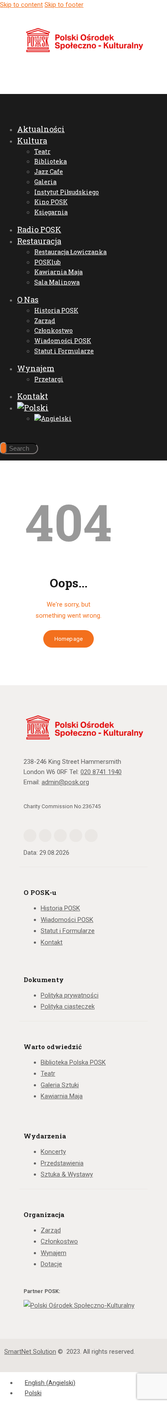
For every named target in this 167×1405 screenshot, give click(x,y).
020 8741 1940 (101, 772)
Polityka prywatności (69, 995)
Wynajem (53, 1253)
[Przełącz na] (32, 407)
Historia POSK (60, 908)
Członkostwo (59, 1241)
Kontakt (52, 942)
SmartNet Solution (30, 1351)
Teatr (48, 1073)
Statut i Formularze (68, 931)
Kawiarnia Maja (62, 1096)
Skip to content (21, 5)
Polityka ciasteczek (68, 1006)
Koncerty (53, 1152)
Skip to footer (64, 5)
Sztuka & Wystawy (67, 1174)
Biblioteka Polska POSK (73, 1062)
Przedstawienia (62, 1163)
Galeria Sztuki (60, 1085)
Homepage (68, 639)
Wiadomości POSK (67, 920)
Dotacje (51, 1264)
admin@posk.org (65, 782)
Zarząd (51, 1230)
